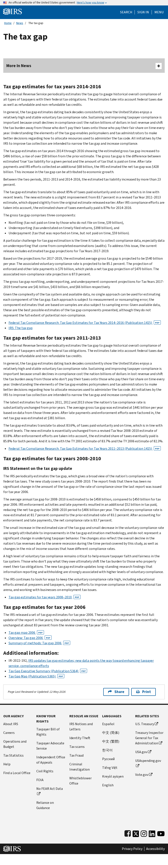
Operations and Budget (14, 744)
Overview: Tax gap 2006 (29, 638)
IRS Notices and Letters (81, 726)
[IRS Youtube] (161, 833)
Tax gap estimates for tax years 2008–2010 (44, 597)
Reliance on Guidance (45, 805)
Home (8, 23)
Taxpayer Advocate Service (50, 746)
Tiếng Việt (109, 767)
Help (6, 764)
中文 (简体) (110, 732)
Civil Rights (44, 771)
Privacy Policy (132, 849)
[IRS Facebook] (127, 833)
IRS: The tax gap (21, 328)
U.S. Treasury (144, 724)
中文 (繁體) (110, 741)
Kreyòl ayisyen (113, 776)
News (19, 23)
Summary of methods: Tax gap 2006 (39, 643)
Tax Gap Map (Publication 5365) (36, 676)
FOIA (40, 780)
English (108, 785)
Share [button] (119, 691)
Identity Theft (79, 738)
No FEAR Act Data (49, 788)
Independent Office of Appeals (50, 760)
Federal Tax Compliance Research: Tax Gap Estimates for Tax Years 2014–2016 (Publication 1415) (84, 322)
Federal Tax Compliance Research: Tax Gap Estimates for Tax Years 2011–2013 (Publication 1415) (84, 448)
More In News (18, 65)
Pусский (108, 759)
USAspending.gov (148, 760)
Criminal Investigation (79, 767)
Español (108, 724)
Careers (9, 732)
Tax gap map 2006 (26, 632)
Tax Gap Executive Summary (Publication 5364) (47, 671)
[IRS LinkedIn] (152, 833)
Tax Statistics (13, 755)
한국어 (107, 750)
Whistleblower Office (80, 781)
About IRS (10, 724)
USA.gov (141, 752)
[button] (143, 12)
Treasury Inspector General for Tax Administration (149, 737)
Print (146, 691)
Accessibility (155, 849)
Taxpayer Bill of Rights (48, 732)
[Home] (12, 11)
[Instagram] (144, 833)
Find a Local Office (16, 773)
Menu (159, 12)
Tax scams (77, 746)
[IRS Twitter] (136, 833)
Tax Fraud (76, 755)
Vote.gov (141, 774)
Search (126, 12)
